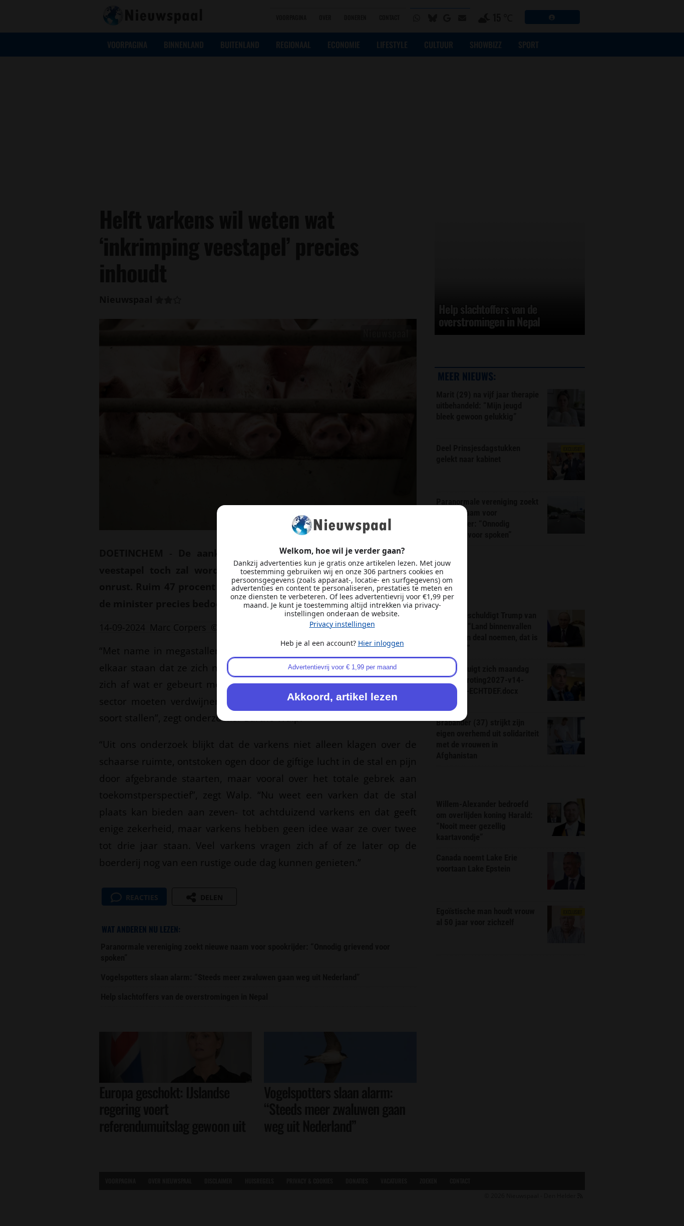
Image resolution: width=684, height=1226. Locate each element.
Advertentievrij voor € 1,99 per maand (342, 667)
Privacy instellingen (342, 624)
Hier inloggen (381, 643)
